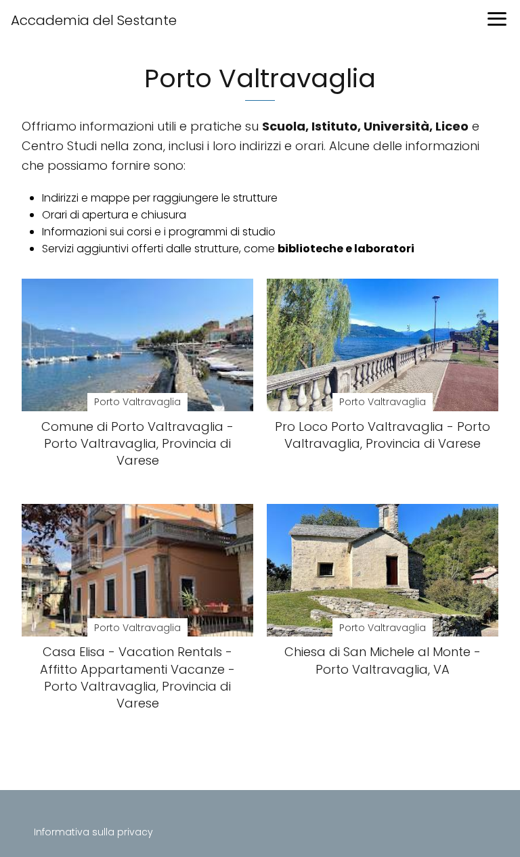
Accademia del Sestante (94, 20)
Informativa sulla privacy (93, 832)
